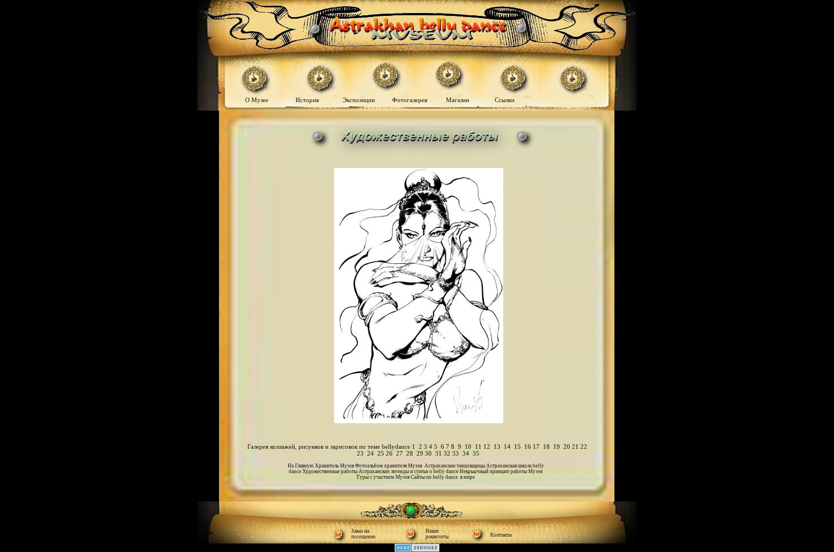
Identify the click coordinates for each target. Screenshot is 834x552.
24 (370, 453)
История (307, 99)
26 (389, 453)
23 (360, 453)
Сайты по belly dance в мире (443, 477)
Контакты (501, 535)
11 (478, 446)
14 (507, 446)
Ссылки (504, 99)
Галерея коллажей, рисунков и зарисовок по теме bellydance (328, 446)
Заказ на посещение (363, 534)
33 (455, 453)
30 (428, 453)
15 (517, 446)
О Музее (257, 99)
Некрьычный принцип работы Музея (501, 471)
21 (575, 446)
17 (536, 446)
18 (546, 446)
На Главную (301, 466)
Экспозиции (360, 99)
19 (556, 446)
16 (527, 446)
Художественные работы (330, 471)
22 (583, 446)
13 (497, 446)
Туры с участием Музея (383, 477)
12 (486, 446)
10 (468, 446)
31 (438, 453)
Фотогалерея (412, 99)
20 (566, 446)
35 (476, 453)
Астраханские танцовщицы (455, 466)
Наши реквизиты (437, 534)
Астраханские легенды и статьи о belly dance (409, 471)
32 (447, 453)
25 (380, 453)
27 (399, 453)
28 (409, 453)
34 (465, 453)
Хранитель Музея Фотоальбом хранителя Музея (369, 466)
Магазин (457, 99)
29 (420, 453)
